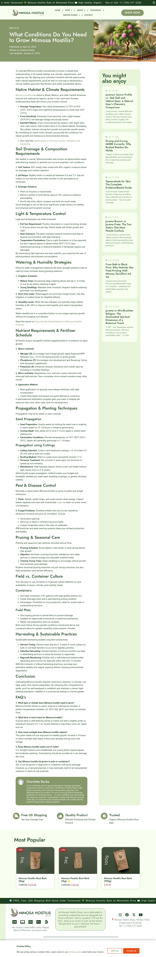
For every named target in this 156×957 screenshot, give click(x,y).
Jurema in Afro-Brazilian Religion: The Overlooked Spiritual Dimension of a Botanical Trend (119, 317)
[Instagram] (120, 914)
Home (57, 10)
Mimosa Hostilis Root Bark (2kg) (33, 880)
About (80, 10)
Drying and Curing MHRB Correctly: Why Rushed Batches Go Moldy (118, 145)
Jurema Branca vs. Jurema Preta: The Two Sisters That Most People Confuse (118, 226)
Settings (115, 950)
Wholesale (95, 10)
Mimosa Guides (70, 15)
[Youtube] (140, 914)
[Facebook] (127, 914)
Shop (67, 10)
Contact (89, 15)
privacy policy (75, 952)
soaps (60, 502)
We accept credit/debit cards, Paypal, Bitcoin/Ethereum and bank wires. (30, 929)
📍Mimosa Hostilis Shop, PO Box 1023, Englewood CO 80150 (130, 921)
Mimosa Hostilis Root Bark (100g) (118, 880)
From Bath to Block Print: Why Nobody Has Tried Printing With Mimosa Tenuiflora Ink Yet (119, 270)
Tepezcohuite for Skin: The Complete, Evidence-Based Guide (119, 184)
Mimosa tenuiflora (24, 95)
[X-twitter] (133, 914)
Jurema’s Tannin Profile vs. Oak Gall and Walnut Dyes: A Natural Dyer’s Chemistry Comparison (119, 101)
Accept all (131, 950)
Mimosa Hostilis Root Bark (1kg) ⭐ (75, 880)
